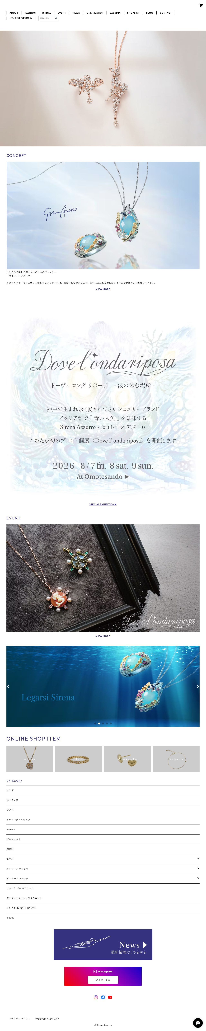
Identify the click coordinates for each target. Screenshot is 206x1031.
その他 (10, 917)
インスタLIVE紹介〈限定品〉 (22, 908)
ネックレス (12, 800)
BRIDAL (46, 12)
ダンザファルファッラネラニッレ (24, 898)
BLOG (149, 12)
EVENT (62, 12)
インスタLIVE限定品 (21, 18)
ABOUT (14, 12)
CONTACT (166, 12)
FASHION (30, 12)
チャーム (11, 829)
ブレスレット (13, 839)
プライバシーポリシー (19, 1018)
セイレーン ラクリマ (17, 868)
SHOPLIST (133, 12)
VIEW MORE (103, 289)
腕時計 (10, 849)
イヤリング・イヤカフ (18, 819)
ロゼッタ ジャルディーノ (19, 888)
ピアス (10, 809)
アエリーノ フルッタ (17, 878)
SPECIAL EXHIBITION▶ (103, 504)
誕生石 (10, 859)
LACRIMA (115, 12)
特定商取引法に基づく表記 (47, 1018)
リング (10, 790)
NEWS (76, 12)
